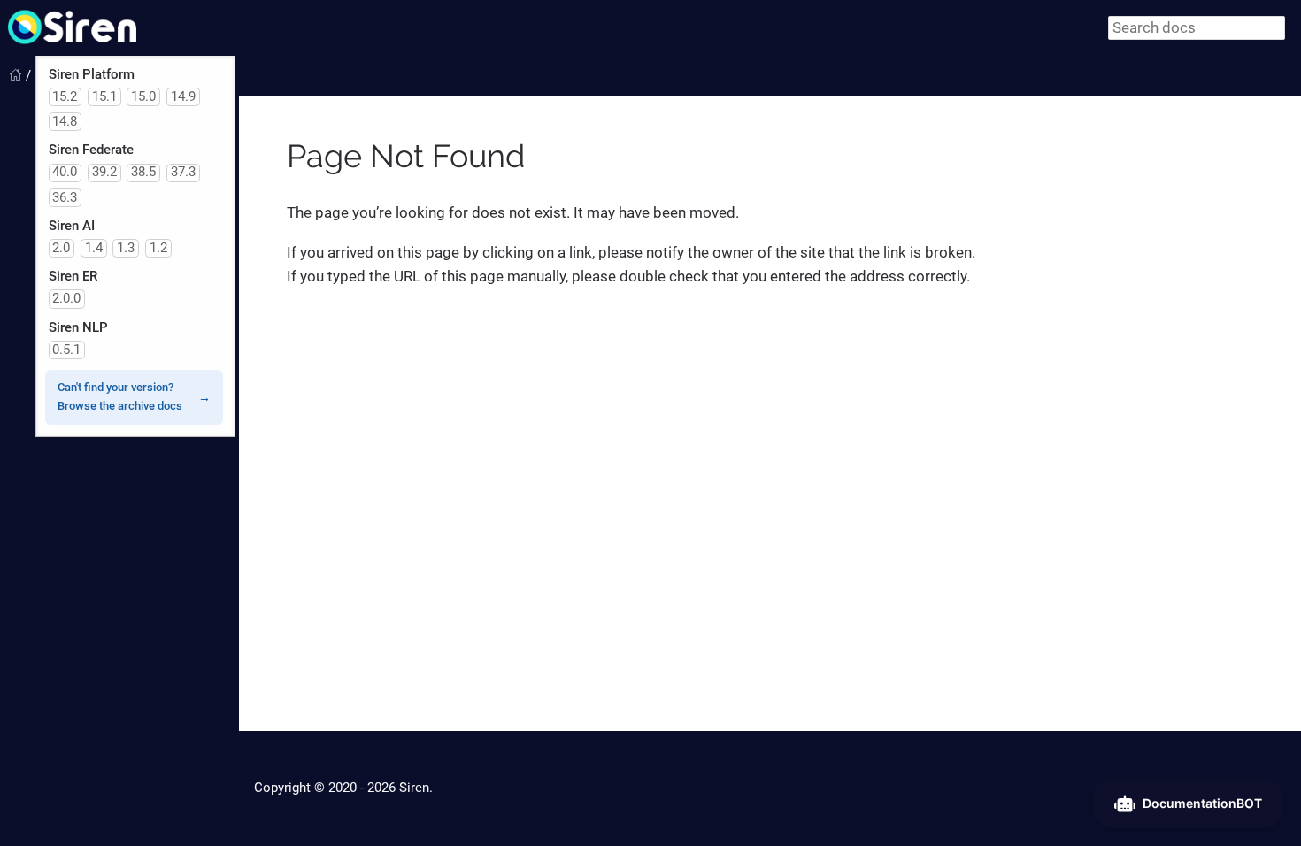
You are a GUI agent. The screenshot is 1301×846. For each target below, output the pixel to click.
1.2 (158, 248)
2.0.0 (66, 298)
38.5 (143, 172)
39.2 (104, 172)
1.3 (126, 248)
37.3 (183, 172)
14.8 (64, 121)
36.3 (64, 197)
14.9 (183, 96)
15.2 (64, 96)
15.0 (143, 96)
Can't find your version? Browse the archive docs (120, 396)
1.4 (94, 248)
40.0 (64, 172)
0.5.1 (66, 350)
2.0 (61, 248)
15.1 (104, 96)
